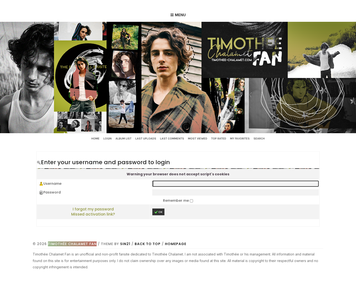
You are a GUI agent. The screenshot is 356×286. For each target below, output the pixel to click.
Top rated (218, 138)
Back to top (148, 243)
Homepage (175, 243)
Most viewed (197, 138)
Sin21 (125, 243)
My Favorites (240, 138)
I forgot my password (93, 209)
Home (95, 138)
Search (259, 138)
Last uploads (145, 138)
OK (160, 212)
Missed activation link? (93, 214)
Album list (124, 138)
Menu (180, 15)
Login (107, 138)
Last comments (172, 138)
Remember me (176, 200)
